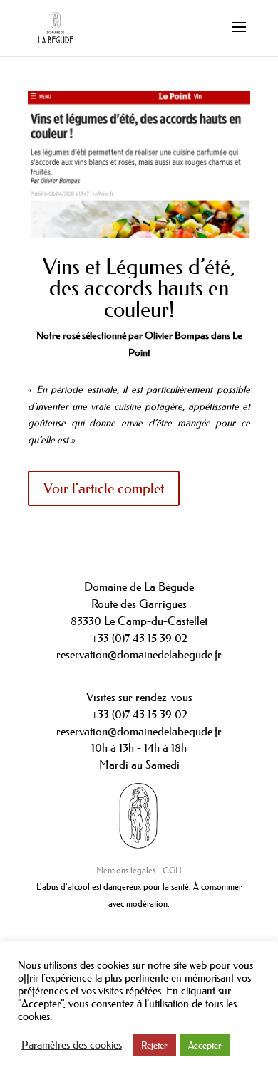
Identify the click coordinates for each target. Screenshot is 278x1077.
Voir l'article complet (103, 488)
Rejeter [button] (154, 1045)
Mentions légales (125, 870)
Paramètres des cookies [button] (71, 1045)
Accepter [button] (205, 1045)
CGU (172, 870)
